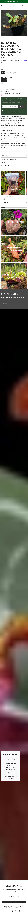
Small (3, 72)
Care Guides (6, 91)
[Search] (22, 5)
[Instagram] (12, 911)
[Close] (25, 883)
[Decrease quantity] (2, 86)
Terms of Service (16, 907)
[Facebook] (9, 911)
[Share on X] (5, 165)
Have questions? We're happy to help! (13, 93)
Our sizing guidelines (6, 130)
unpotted (4, 80)
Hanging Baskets (20, 145)
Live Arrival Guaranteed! (9, 89)
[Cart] (25, 5)
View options (4, 202)
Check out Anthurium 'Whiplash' (14, 1)
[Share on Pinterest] (8, 165)
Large (14, 72)
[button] (11, 37)
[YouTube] (15, 911)
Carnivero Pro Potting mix (8, 196)
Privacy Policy (8, 907)
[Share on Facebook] (1, 165)
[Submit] (26, 303)
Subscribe (14, 901)
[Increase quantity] (8, 86)
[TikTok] (19, 911)
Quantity (4, 83)
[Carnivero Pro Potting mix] (13, 183)
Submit (22, 106)
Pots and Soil (11, 145)
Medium (9, 72)
